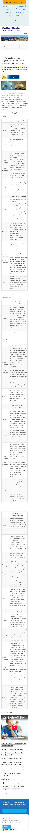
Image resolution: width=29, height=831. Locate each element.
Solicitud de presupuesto (14, 2)
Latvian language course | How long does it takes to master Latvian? (13, 769)
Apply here (5, 779)
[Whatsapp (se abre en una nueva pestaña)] (14, 21)
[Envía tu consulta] (18, 46)
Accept (6, 827)
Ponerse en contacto (14, 811)
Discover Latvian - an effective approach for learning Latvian (11, 763)
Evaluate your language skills (11, 758)
